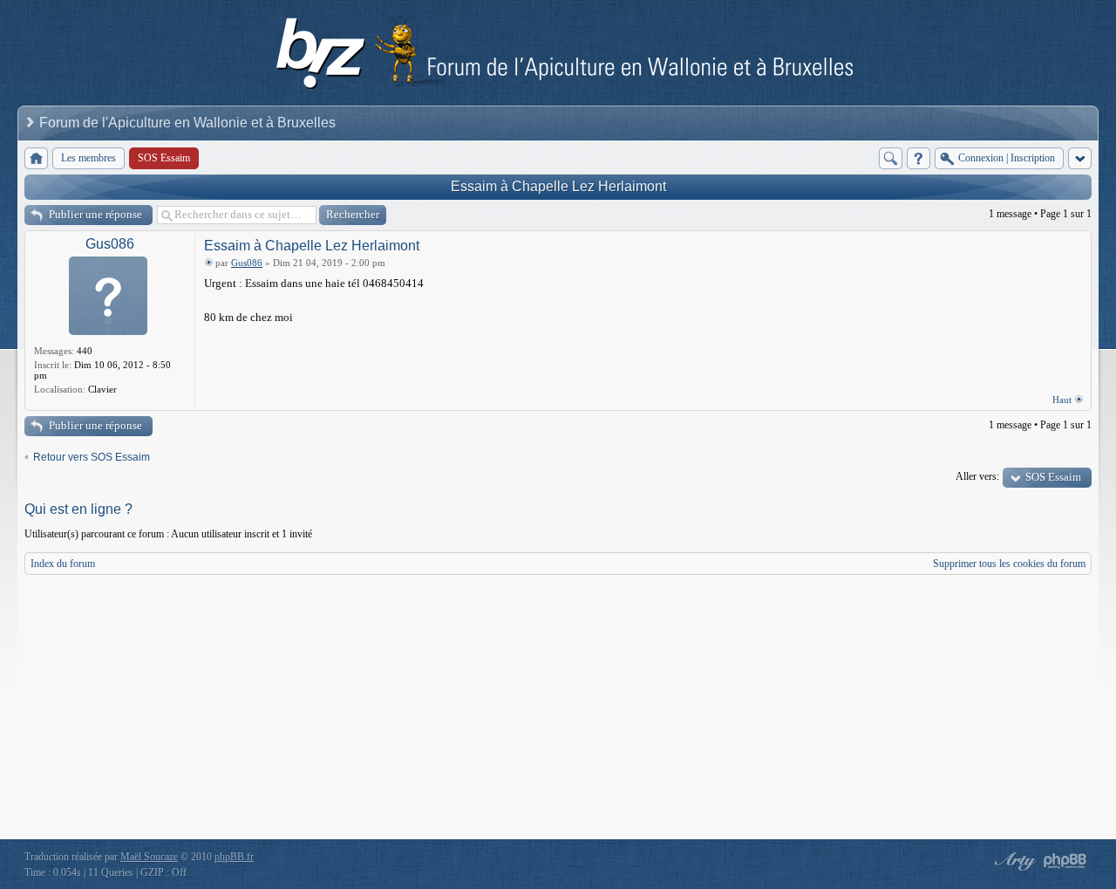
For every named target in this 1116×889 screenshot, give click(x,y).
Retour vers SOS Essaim (91, 457)
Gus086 (109, 243)
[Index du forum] (36, 158)
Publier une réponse (95, 214)
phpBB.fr (234, 857)
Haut (1062, 399)
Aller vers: (977, 476)
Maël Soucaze (149, 857)
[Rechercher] (890, 158)
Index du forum (63, 563)
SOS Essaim (1053, 476)
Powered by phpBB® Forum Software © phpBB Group (1065, 861)
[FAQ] (918, 158)
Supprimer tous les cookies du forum (1009, 563)
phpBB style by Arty (1013, 861)
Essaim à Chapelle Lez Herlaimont (558, 186)
